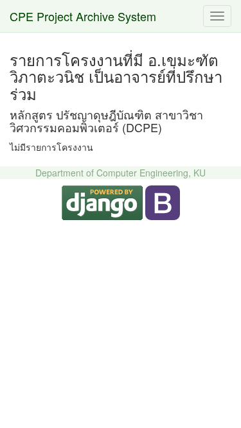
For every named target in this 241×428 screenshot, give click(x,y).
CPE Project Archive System (83, 16)
